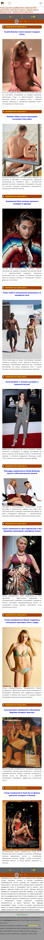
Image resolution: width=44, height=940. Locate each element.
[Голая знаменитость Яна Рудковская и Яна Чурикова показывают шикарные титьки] (21, 565)
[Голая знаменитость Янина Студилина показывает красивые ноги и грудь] (21, 657)
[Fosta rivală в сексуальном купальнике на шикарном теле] (21, 329)
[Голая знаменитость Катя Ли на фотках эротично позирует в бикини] (21, 825)
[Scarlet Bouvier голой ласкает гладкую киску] (21, 65)
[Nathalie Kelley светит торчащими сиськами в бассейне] (21, 150)
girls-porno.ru (33, 925)
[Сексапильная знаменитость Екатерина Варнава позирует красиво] (21, 742)
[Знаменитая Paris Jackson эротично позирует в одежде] (21, 238)
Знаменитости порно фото (15, 27)
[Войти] (9, 3)
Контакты (22, 915)
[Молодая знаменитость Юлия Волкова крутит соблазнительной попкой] (21, 492)
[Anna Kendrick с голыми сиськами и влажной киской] (21, 418)
